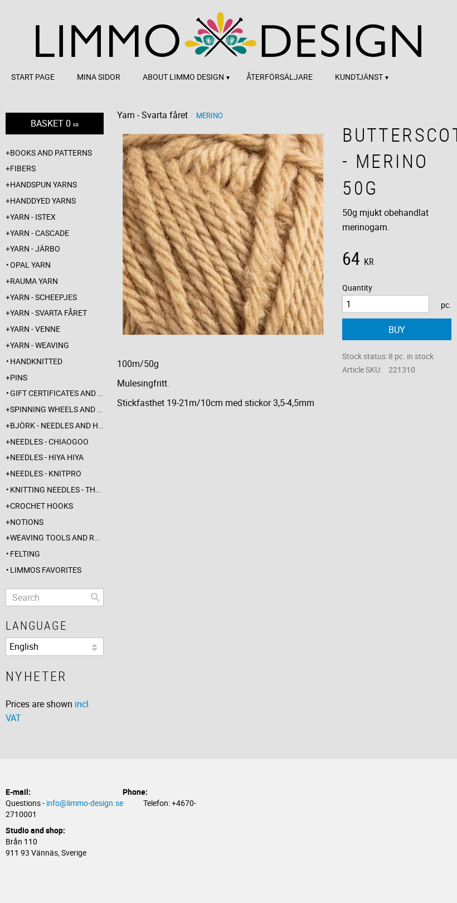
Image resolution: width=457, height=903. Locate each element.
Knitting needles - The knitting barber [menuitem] (57, 489)
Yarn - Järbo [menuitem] (35, 248)
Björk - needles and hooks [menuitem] (57, 425)
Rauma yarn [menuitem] (34, 281)
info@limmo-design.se (84, 803)
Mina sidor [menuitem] (98, 76)
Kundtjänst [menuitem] (359, 76)
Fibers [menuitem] (23, 168)
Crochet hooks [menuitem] (41, 505)
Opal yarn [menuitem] (30, 264)
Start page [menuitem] (33, 76)
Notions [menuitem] (26, 521)
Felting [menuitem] (25, 553)
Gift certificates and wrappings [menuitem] (57, 393)
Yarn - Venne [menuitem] (35, 328)
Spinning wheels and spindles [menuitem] (57, 409)
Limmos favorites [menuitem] (45, 569)
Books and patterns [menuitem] (51, 152)
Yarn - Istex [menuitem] (33, 216)
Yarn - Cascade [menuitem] (39, 233)
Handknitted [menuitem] (36, 361)
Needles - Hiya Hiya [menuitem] (47, 457)
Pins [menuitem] (18, 377)
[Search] (95, 597)
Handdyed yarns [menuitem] (43, 200)
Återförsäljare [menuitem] (279, 76)
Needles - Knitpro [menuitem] (45, 473)
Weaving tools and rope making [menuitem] (57, 537)
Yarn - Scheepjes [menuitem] (43, 297)
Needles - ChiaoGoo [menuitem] (49, 441)
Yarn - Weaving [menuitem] (39, 345)
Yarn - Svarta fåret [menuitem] (48, 312)
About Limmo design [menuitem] (183, 76)
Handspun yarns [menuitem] (43, 184)
